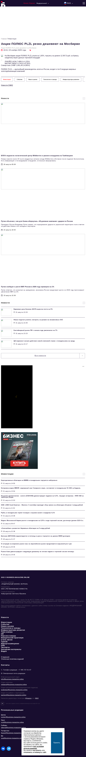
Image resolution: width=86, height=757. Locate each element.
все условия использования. (34, 747)
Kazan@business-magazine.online (13, 733)
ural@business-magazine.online (12, 722)
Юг (2, 736)
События (5, 624)
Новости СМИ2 (7, 85)
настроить (37, 750)
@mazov (28, 698)
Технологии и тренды (10, 628)
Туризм (4, 642)
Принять (56, 743)
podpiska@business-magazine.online (14, 690)
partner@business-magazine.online (13, 695)
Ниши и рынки (7, 626)
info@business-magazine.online (12, 679)
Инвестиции (12, 39)
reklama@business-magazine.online (14, 684)
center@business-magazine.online (13, 717)
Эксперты (5, 647)
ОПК (3, 645)
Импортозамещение (10, 643)
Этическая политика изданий (12, 659)
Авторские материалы (11, 649)
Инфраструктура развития (13, 630)
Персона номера (8, 636)
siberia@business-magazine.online (13, 727)
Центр (3, 715)
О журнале (5, 657)
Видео (4, 651)
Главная (4, 39)
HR (2, 634)
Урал (3, 720)
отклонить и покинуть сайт (35, 752)
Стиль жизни (7, 640)
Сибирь (4, 725)
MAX (37, 698)
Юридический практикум (12, 638)
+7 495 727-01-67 (24, 670)
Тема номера (7, 632)
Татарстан (5, 730)
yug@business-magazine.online (12, 738)
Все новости (40, 356)
